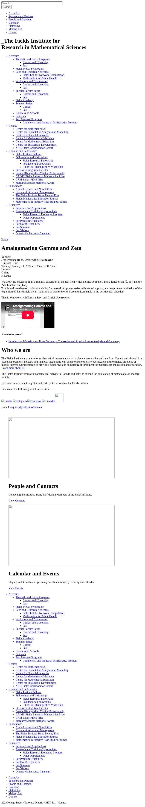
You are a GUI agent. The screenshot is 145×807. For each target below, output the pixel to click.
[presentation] (128, 281)
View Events (15, 588)
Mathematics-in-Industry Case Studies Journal (41, 201)
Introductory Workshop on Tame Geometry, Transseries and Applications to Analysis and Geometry (64, 341)
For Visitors (22, 230)
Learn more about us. (13, 367)
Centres (12, 125)
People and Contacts (19, 19)
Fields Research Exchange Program (42, 214)
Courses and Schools (27, 112)
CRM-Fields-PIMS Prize (29, 179)
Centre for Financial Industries (32, 135)
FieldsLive (14, 25)
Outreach (21, 116)
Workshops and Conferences (32, 81)
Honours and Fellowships (22, 150)
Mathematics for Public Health (40, 78)
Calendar (13, 22)
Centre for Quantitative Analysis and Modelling (42, 131)
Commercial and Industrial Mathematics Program (50, 122)
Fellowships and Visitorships (32, 157)
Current (27, 106)
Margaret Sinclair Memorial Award (35, 182)
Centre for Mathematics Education (35, 141)
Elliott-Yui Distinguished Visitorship (43, 166)
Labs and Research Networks (32, 71)
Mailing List (15, 28)
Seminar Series (24, 103)
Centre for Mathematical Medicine (35, 138)
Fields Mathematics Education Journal (37, 198)
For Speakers (23, 227)
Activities (13, 55)
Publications (15, 185)
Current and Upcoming (35, 62)
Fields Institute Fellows (28, 154)
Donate (12, 32)
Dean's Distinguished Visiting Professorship (40, 173)
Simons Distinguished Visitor (32, 170)
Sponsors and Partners (20, 16)
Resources (14, 204)
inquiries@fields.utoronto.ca (26, 407)
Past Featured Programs (29, 119)
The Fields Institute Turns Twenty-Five (37, 195)
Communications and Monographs (35, 192)
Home (4, 239)
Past (25, 65)
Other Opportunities (34, 217)
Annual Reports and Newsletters (34, 189)
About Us (13, 13)
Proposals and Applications (31, 208)
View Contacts (16, 500)
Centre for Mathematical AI (31, 128)
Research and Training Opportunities (36, 211)
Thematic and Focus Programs (33, 59)
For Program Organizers (29, 220)
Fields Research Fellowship (38, 160)
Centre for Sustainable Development (36, 144)
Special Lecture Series (28, 90)
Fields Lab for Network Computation (43, 74)
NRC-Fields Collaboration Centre (34, 147)
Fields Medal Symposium (30, 68)
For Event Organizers (28, 223)
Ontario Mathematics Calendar (33, 233)
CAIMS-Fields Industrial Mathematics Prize (40, 176)
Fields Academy (25, 100)
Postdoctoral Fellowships (37, 163)
